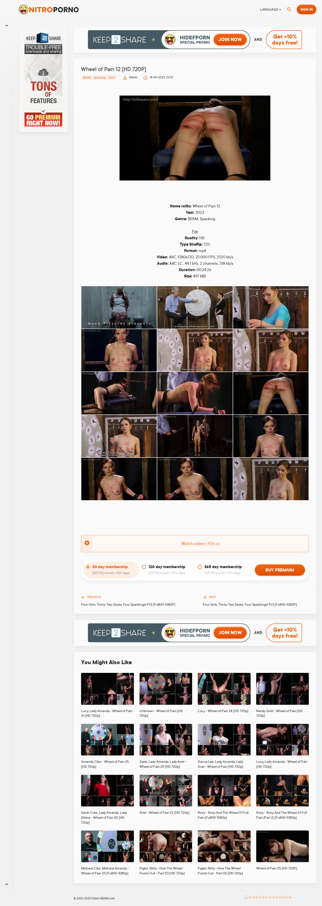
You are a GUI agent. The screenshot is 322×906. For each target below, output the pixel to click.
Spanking (100, 77)
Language (269, 9)
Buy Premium (279, 570)
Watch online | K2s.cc (200, 543)
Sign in (307, 9)
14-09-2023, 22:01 (161, 77)
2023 (111, 77)
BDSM (87, 77)
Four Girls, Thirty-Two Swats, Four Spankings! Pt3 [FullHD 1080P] (128, 604)
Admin (133, 77)
